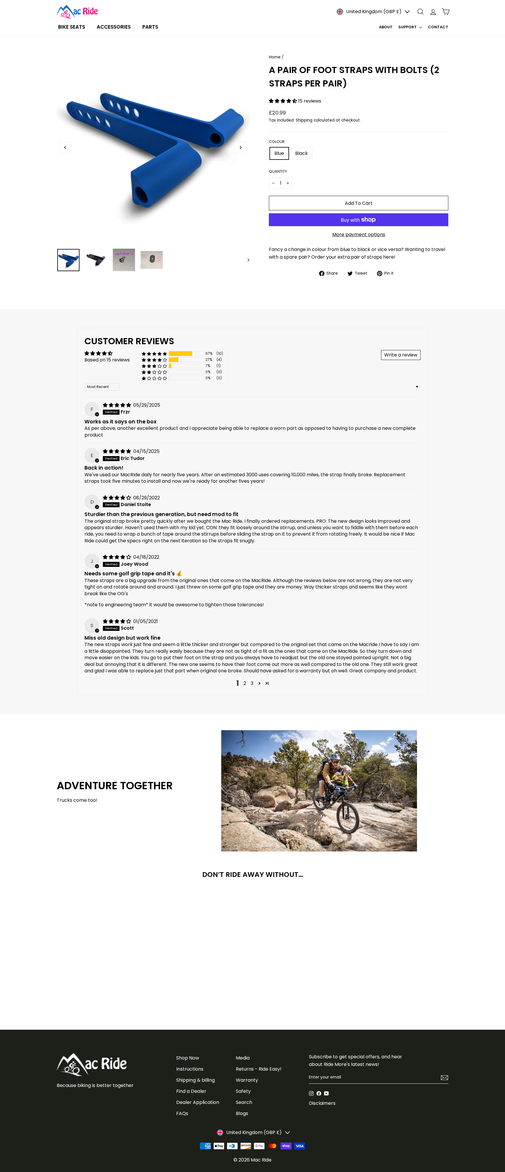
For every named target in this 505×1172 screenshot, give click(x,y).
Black (301, 153)
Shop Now (187, 1058)
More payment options (358, 234)
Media (243, 1058)
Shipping (304, 120)
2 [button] (244, 683)
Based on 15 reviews (107, 359)
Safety (243, 1091)
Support (408, 27)
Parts (150, 26)
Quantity (278, 171)
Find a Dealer (191, 1091)
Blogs (242, 1113)
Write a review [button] (400, 355)
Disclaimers (322, 1103)
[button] (283, 101)
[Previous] (65, 147)
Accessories (114, 26)
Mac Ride (261, 1160)
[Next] (240, 147)
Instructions (189, 1069)
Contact (438, 27)
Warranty (247, 1080)
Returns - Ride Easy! (258, 1069)
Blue (279, 153)
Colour (277, 141)
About (385, 27)
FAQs (182, 1113)
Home (275, 57)
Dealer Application (197, 1102)
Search (244, 1102)
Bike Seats (71, 26)
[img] (117, 405)
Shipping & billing (195, 1080)
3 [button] (252, 683)
